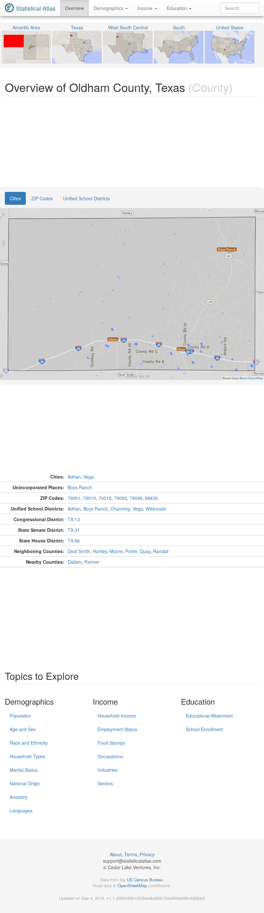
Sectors (105, 783)
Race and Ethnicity (29, 742)
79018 (105, 498)
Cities (15, 198)
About (116, 854)
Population (20, 715)
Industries (108, 770)
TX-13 (74, 519)
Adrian (74, 476)
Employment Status (117, 729)
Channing (120, 508)
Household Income (117, 715)
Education (177, 8)
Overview (74, 8)
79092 (120, 498)
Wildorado (156, 508)
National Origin (25, 783)
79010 (89, 498)
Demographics (109, 8)
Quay (145, 551)
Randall (160, 551)
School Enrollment (204, 729)
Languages (21, 810)
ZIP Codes (42, 198)
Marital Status (24, 770)
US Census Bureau (145, 880)
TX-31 (74, 530)
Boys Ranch (80, 487)
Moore (116, 551)
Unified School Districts (86, 198)
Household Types (27, 756)
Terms (130, 854)
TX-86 (74, 540)
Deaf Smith (79, 551)
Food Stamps (111, 742)
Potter (131, 551)
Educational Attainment (209, 715)
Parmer (91, 562)
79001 (74, 498)
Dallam (75, 562)
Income (145, 8)
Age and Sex (23, 729)
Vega (88, 476)
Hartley (100, 551)
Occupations (110, 756)
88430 (151, 498)
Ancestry (18, 797)
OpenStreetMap (132, 885)
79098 (135, 498)
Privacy (147, 854)
